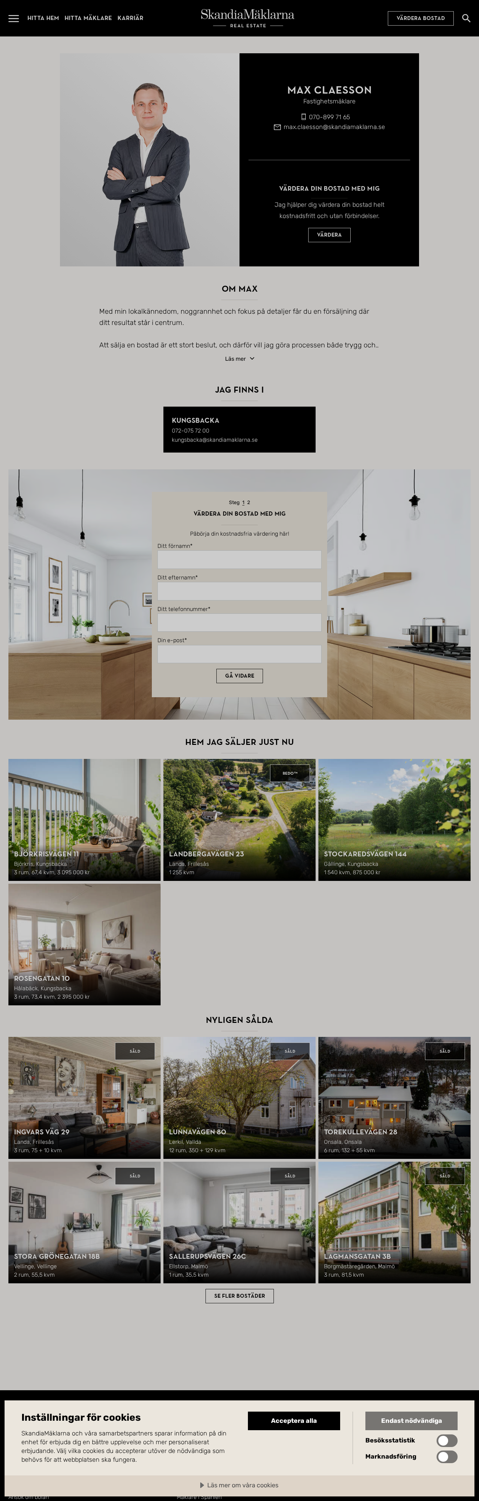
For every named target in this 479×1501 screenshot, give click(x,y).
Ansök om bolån (28, 1497)
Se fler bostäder (239, 1296)
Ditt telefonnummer (182, 609)
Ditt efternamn (176, 578)
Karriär (130, 18)
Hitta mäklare (88, 18)
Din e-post (170, 640)
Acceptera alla (294, 1421)
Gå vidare (239, 676)
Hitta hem (43, 18)
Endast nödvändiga (411, 1421)
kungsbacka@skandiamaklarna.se (215, 439)
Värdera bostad (421, 18)
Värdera (329, 235)
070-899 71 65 (329, 117)
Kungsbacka (196, 420)
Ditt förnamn (173, 546)
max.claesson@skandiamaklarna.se (334, 127)
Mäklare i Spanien (199, 1497)
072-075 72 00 (190, 430)
